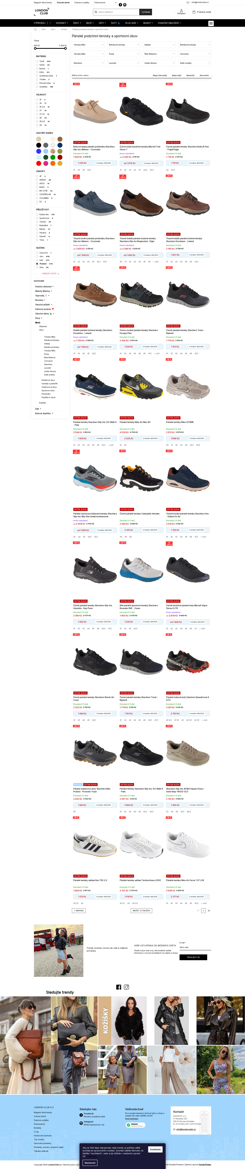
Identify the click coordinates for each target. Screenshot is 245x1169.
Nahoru (80, 910)
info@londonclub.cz (186, 1129)
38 (43, 118)
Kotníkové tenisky (51, 340)
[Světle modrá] (45, 151)
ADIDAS (45, 180)
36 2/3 (44, 107)
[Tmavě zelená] (45, 157)
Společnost (46, 218)
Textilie (44, 79)
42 (125, 170)
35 (42, 99)
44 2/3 (135, 903)
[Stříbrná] (52, 145)
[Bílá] (45, 139)
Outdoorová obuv (49, 387)
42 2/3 (189, 720)
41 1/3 (176, 720)
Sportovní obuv (48, 390)
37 (42, 110)
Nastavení (90, 1163)
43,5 (152, 170)
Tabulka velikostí (41, 1151)
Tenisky (45, 333)
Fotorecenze (99, 2)
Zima (43, 267)
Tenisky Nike (49, 337)
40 (121, 262)
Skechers (48, 364)
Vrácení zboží (63, 2)
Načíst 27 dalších (141, 910)
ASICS (44, 183)
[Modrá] (38, 151)
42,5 (89, 170)
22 (209, 910)
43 (130, 170)
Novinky (39, 300)
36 (42, 103)
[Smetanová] (52, 139)
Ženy (37, 318)
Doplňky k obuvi (49, 397)
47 (140, 170)
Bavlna (44, 68)
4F (42, 176)
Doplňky (42, 403)
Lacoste (47, 368)
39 (42, 125)
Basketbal (45, 225)
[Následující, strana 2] (203, 910)
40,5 (196, 903)
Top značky (39, 1139)
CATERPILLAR (47, 194)
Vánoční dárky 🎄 (43, 313)
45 (84, 170)
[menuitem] (42, 23)
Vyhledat (145, 12)
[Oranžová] (52, 163)
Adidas (47, 344)
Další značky (49, 375)
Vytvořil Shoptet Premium (172, 1164)
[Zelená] (52, 157)
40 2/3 (169, 720)
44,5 (145, 170)
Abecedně (204, 75)
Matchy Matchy (42, 291)
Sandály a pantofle (50, 383)
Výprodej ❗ (41, 295)
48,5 (189, 811)
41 (74, 170)
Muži (37, 322)
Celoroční (45, 253)
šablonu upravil (198, 1164)
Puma (46, 354)
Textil (44, 61)
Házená (44, 233)
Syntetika (46, 87)
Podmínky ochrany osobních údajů (48, 1147)
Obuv (41, 330)
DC (42, 202)
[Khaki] (60, 151)
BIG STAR (45, 191)
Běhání (44, 229)
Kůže (44, 72)
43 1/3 (196, 720)
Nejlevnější (176, 75)
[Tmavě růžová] (45, 163)
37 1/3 (44, 114)
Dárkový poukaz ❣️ (44, 309)
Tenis (43, 240)
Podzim (46, 264)
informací (92, 1156)
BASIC (43, 187)
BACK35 (103, 163)
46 (149, 262)
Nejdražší (190, 75)
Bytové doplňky (43, 413)
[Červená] (38, 163)
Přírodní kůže (47, 83)
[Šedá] (45, 145)
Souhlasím (155, 1149)
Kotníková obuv (48, 380)
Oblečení (43, 326)
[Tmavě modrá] (60, 145)
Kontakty (37, 1128)
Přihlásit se (193, 957)
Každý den (47, 214)
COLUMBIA (45, 198)
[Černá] (38, 145)
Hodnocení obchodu (43, 1136)
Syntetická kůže (48, 76)
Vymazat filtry (49, 273)
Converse (48, 361)
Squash (44, 236)
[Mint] (38, 157)
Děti (37, 409)
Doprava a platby (82, 2)
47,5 (105, 262)
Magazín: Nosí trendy (43, 2)
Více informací (131, 1119)
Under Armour (50, 371)
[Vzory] (52, 151)
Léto (44, 260)
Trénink (45, 222)
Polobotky (46, 394)
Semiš (44, 65)
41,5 (150, 353)
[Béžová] (38, 139)
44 (79, 170)
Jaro (44, 256)
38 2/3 (44, 121)
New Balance (49, 357)
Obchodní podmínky (42, 1143)
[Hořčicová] (60, 163)
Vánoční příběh (42, 304)
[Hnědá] (60, 139)
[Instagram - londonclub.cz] (124, 4)
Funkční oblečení (43, 286)
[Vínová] (60, 157)
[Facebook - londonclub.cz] (120, 4)
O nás (36, 1132)
